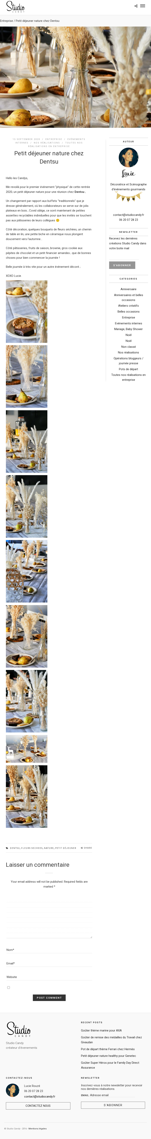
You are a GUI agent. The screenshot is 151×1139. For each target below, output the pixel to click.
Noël (129, 335)
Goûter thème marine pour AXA (101, 1030)
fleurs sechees (32, 848)
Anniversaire (128, 289)
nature (49, 848)
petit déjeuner (65, 848)
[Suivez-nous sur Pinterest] (128, 199)
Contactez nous (38, 1106)
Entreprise (6, 21)
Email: (85, 1095)
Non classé (128, 347)
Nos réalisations (47, 143)
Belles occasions (129, 311)
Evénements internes (128, 323)
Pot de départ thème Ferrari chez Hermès (108, 1049)
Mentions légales (38, 1128)
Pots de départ (128, 369)
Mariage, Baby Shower (128, 329)
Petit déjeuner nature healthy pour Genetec (108, 1056)
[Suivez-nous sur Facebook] (123, 198)
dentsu (15, 848)
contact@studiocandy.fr (128, 215)
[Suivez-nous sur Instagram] (133, 198)
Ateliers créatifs (128, 305)
